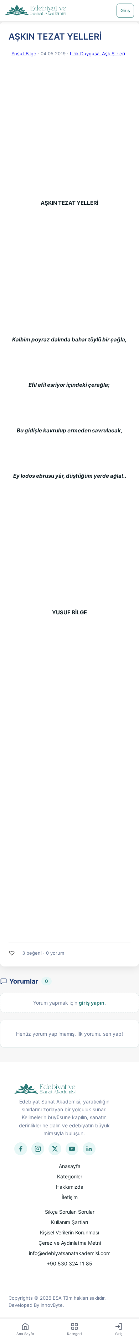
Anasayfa (70, 1166)
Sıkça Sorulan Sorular (69, 1212)
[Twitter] (54, 1148)
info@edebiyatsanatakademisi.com (69, 1253)
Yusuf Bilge (23, 53)
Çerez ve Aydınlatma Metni (69, 1243)
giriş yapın (91, 1003)
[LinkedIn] (89, 1148)
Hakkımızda (69, 1187)
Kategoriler (69, 1176)
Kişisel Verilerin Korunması (69, 1232)
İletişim (70, 1197)
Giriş (125, 10)
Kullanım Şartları (69, 1222)
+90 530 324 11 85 (69, 1263)
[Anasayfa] (36, 10)
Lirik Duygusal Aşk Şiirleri (97, 53)
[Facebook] (20, 1148)
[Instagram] (37, 1148)
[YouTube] (72, 1148)
